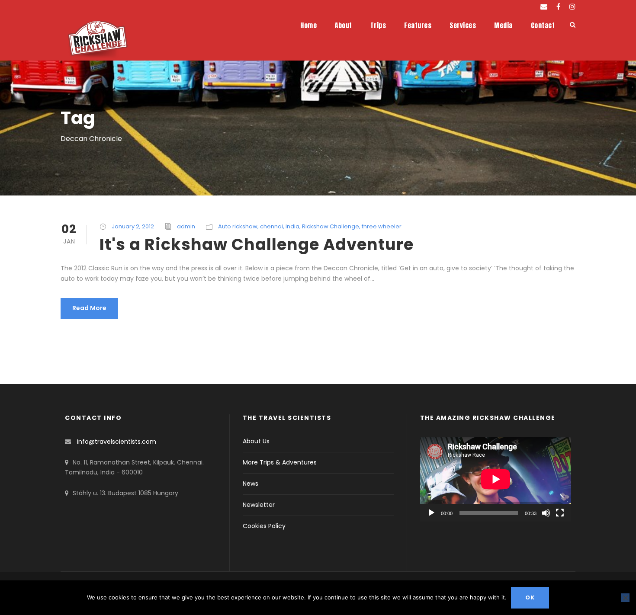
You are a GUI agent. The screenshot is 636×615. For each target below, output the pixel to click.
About (343, 25)
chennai (271, 226)
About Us (256, 441)
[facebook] (558, 7)
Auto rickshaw (237, 226)
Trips (378, 25)
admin (186, 226)
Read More (89, 308)
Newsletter (259, 504)
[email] (543, 7)
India (292, 226)
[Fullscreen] (560, 513)
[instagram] (572, 7)
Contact (543, 25)
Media (503, 25)
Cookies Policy (264, 526)
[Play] (431, 513)
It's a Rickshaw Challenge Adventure (257, 244)
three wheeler (382, 226)
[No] (625, 597)
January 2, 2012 (133, 226)
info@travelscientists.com (116, 441)
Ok (530, 597)
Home (308, 25)
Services (463, 25)
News (250, 483)
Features (417, 25)
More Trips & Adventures (280, 462)
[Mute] (546, 513)
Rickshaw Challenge (330, 226)
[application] (495, 479)
